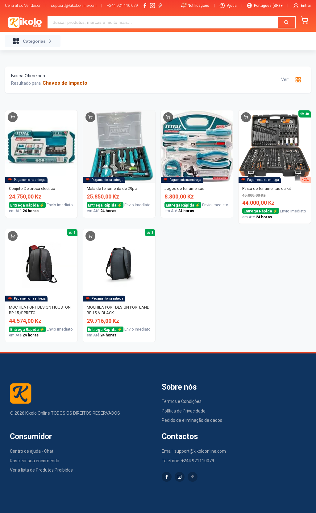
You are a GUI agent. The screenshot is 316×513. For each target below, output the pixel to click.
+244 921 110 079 (122, 5)
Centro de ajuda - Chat (31, 451)
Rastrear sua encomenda (34, 460)
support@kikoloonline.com (74, 5)
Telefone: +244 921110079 (188, 460)
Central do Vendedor (23, 5)
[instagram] (152, 5)
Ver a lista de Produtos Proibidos (41, 470)
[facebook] (145, 5)
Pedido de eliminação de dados (192, 420)
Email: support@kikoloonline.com (194, 451)
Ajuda (232, 5)
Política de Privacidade (184, 410)
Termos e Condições (182, 401)
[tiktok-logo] (159, 5)
